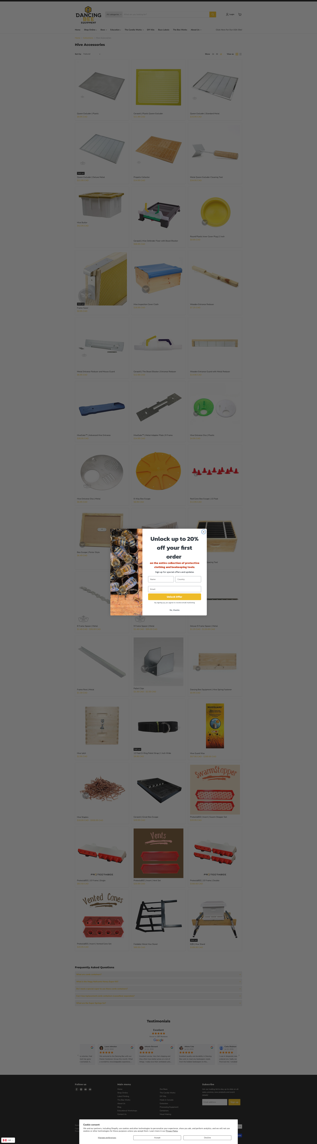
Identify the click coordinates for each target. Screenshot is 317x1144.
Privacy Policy (172, 1131)
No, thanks (175, 610)
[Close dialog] (203, 532)
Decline (207, 1137)
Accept (157, 1137)
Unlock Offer (174, 597)
